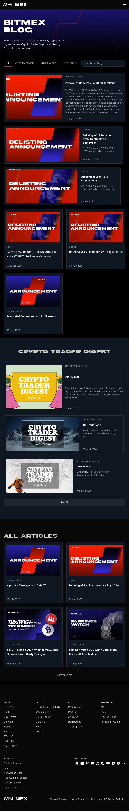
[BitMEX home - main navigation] (15, 4)
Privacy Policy (76, 799)
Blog (38, 726)
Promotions (74, 707)
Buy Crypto (10, 716)
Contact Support (13, 763)
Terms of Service (58, 799)
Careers (40, 721)
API (102, 707)
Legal (39, 731)
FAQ (6, 767)
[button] (124, 5)
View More (64, 675)
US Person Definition (114, 799)
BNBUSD (9, 741)
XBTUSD (9, 731)
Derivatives (10, 707)
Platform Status (12, 782)
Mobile (7, 726)
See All (65, 502)
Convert (8, 721)
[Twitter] (77, 764)
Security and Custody (48, 707)
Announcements (13, 787)
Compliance (42, 711)
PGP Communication (15, 777)
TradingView (75, 726)
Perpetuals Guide (110, 721)
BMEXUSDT (10, 746)
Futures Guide (108, 716)
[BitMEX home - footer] (16, 799)
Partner (72, 711)
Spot (6, 711)
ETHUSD (9, 736)
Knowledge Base (13, 772)
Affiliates (73, 716)
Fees (103, 711)
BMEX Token (43, 716)
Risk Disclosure (94, 799)
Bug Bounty (74, 721)
